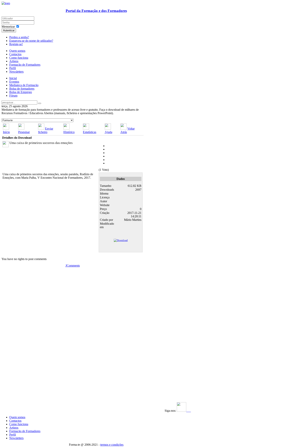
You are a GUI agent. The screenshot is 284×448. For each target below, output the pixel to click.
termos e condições (111, 444)
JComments (72, 265)
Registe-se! (16, 44)
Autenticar (8, 30)
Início (6, 132)
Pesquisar (24, 132)
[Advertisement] (25, 325)
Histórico (69, 132)
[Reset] (39, 103)
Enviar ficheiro (45, 130)
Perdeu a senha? (19, 37)
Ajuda (108, 132)
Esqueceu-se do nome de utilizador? (31, 40)
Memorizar (8, 26)
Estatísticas (89, 132)
